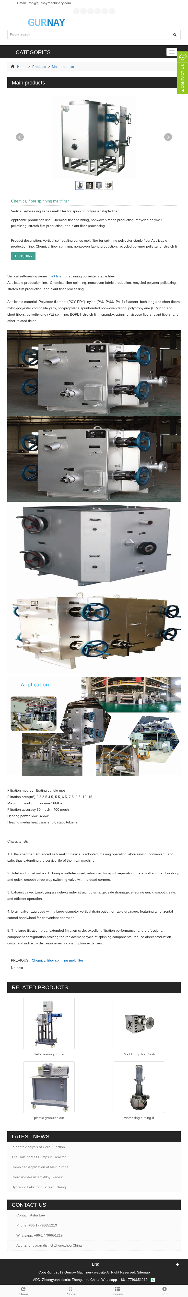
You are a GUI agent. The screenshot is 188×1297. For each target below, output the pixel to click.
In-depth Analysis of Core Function (38, 1147)
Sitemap (143, 1272)
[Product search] (174, 34)
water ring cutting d (139, 1118)
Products (39, 67)
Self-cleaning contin (49, 1054)
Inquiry (117, 1294)
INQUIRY (25, 256)
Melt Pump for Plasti (139, 1054)
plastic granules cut (49, 1118)
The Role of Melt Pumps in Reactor (39, 1157)
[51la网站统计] (153, 1280)
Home (21, 67)
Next (168, 137)
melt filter (55, 276)
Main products (62, 67)
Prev (20, 137)
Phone (71, 1294)
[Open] (182, 73)
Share (23, 1294)
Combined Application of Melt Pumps (40, 1167)
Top (164, 1294)
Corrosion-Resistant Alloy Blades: (37, 1177)
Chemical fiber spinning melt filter (57, 960)
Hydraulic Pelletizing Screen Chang (39, 1187)
